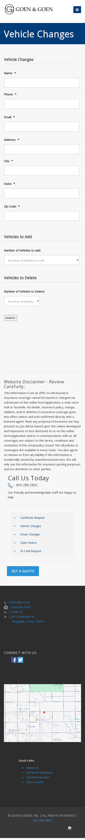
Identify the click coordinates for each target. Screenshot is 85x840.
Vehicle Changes (30, 526)
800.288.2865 (42, 820)
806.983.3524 (20, 602)
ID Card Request (30, 551)
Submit (10, 317)
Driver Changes (30, 534)
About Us (32, 768)
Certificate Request (32, 518)
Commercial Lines (38, 777)
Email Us (16, 612)
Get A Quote (22, 571)
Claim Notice (28, 543)
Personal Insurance (39, 772)
